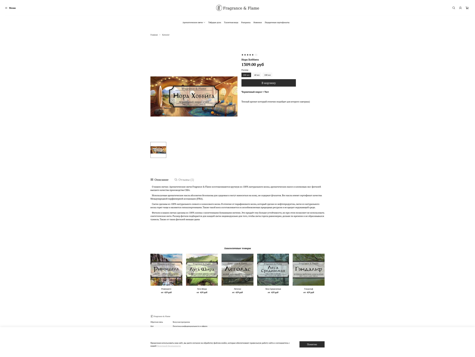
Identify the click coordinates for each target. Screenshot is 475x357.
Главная (154, 34)
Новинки (257, 22)
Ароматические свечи (193, 22)
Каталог (165, 34)
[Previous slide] (154, 96)
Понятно (312, 344)
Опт (152, 326)
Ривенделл (166, 288)
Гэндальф (308, 288)
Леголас (237, 288)
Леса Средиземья (273, 288)
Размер (244, 70)
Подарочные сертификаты (277, 22)
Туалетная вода (231, 22)
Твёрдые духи (214, 22)
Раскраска (245, 22)
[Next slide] (234, 96)
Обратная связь (156, 322)
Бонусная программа (181, 322)
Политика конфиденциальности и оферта (190, 326)
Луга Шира (202, 288)
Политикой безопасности (169, 346)
